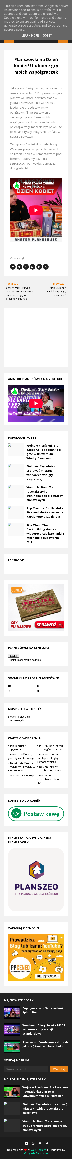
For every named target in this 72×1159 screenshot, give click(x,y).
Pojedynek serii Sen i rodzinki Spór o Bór (43, 1010)
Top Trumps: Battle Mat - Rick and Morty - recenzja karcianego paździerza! (44, 512)
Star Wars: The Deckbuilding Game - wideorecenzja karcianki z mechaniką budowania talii (45, 533)
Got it (47, 35)
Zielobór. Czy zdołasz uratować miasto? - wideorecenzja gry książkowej (41, 472)
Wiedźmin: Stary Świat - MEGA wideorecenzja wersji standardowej (43, 1029)
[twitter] (50, 691)
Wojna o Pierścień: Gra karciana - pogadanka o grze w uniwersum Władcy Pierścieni (43, 452)
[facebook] (50, 686)
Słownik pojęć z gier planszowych (20, 718)
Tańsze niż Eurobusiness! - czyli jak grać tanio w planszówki (45, 1044)
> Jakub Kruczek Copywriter (17, 747)
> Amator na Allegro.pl (21, 775)
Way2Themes (38, 1150)
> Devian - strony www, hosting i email (49, 768)
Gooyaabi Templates (36, 1153)
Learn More (30, 35)
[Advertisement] (33, 337)
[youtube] (21, 686)
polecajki (19, 258)
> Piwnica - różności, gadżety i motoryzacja (21, 756)
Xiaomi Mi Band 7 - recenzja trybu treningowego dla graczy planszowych (44, 493)
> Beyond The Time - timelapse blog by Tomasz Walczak (49, 758)
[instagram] (21, 691)
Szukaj (14, 655)
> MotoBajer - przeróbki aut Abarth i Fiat (50, 779)
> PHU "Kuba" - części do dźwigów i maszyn (50, 747)
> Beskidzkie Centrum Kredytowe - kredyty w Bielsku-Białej (21, 766)
